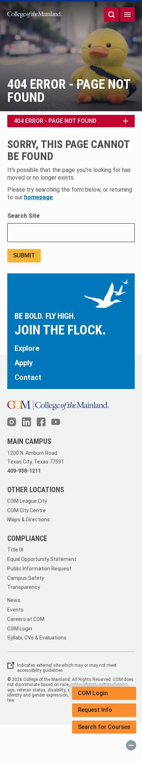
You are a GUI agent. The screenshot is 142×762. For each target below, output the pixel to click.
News (13, 600)
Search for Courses (104, 726)
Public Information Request (39, 569)
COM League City (27, 501)
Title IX (15, 550)
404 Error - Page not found (55, 120)
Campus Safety (25, 578)
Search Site (23, 215)
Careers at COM (25, 619)
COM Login (93, 693)
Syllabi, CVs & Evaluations (37, 638)
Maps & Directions (28, 519)
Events (15, 610)
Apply (24, 362)
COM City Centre (26, 510)
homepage (38, 197)
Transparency (23, 587)
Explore (27, 348)
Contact (28, 377)
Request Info (95, 709)
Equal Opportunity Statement (41, 559)
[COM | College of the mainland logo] (34, 14)
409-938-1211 (24, 471)
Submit (24, 255)
